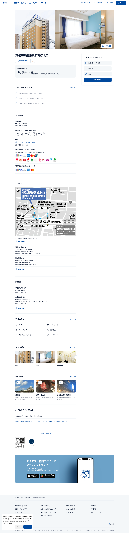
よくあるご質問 (109, 3)
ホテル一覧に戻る (45, 433)
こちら (40, 469)
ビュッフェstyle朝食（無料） (26, 142)
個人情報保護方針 (45, 530)
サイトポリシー (67, 530)
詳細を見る (73, 87)
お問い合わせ (69, 512)
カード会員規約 (110, 530)
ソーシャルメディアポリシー (78, 530)
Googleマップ (22, 241)
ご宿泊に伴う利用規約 (90, 530)
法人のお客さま (98, 3)
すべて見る (73, 319)
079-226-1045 (23, 61)
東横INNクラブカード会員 (48, 512)
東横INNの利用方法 (46, 515)
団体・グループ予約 (21, 509)
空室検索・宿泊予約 (20, 3)
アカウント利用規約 (101, 530)
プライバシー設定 (36, 530)
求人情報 (93, 509)
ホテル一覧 (42, 3)
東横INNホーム (19, 497)
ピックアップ (33, 3)
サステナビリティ (96, 512)
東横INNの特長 (45, 506)
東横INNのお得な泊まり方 (48, 509)
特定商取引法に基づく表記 (56, 530)
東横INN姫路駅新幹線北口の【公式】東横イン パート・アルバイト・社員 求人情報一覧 (41, 422)
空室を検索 (97, 80)
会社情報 (93, 506)
